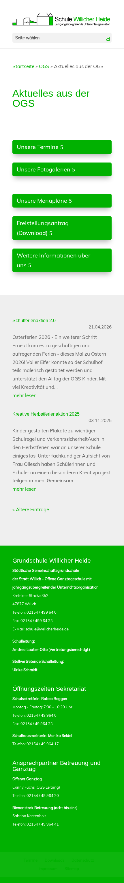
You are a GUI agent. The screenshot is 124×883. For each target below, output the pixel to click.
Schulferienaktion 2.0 (34, 320)
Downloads (54, 860)
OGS (44, 66)
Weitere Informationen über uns (53, 260)
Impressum (48, 868)
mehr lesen (24, 395)
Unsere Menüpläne (42, 200)
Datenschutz (83, 860)
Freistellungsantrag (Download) (43, 227)
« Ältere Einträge (30, 509)
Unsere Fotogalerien (43, 169)
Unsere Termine (38, 146)
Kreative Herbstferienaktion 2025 (46, 414)
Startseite (23, 66)
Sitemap (72, 868)
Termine (30, 860)
